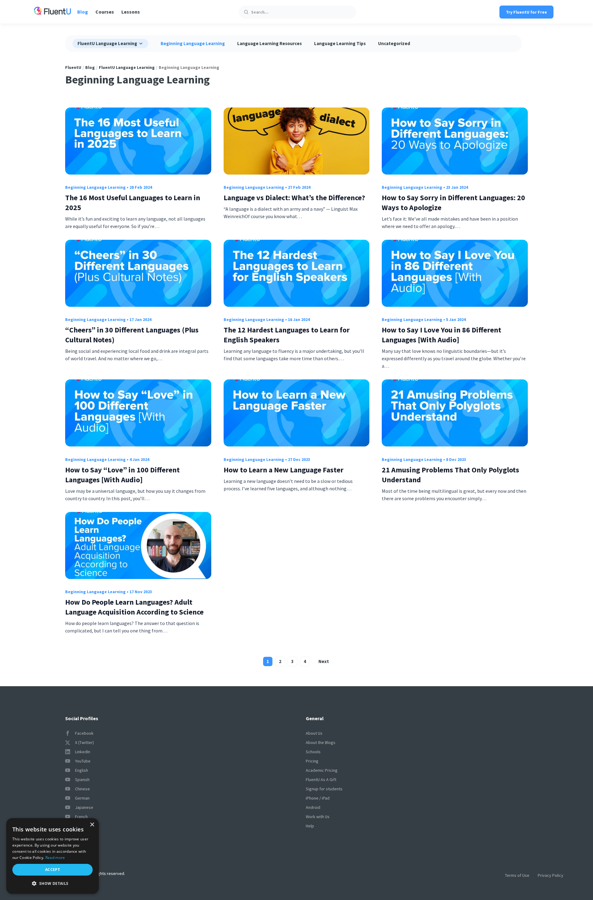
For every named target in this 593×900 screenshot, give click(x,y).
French (81, 816)
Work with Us (318, 816)
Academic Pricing (322, 770)
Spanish (82, 779)
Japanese (84, 807)
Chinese (82, 789)
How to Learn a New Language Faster (283, 470)
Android (313, 807)
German (82, 798)
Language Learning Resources (269, 43)
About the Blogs (320, 742)
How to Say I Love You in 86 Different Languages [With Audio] (441, 334)
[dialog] (52, 856)
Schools (313, 751)
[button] (52, 884)
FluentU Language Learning (127, 67)
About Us (314, 733)
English (81, 770)
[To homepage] (52, 11)
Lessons (130, 12)
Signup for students (324, 789)
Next (323, 661)
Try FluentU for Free (526, 12)
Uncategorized (394, 43)
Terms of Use (517, 875)
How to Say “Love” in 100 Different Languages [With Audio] (122, 474)
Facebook (84, 733)
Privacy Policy (550, 875)
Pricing (312, 761)
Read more (55, 857)
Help (310, 826)
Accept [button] (52, 869)
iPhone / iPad (318, 798)
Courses (104, 12)
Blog (82, 12)
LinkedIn (82, 751)
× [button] (92, 824)
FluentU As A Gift (321, 779)
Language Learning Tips (340, 43)
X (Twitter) (84, 742)
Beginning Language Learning (193, 43)
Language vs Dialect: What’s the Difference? (294, 197)
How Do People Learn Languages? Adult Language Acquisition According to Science (134, 607)
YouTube (82, 761)
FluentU (73, 67)
